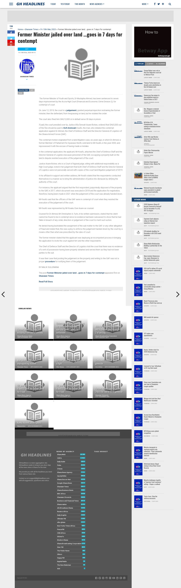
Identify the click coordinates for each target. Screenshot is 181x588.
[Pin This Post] (11, 41)
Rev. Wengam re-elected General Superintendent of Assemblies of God (152, 111)
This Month (80, 4)
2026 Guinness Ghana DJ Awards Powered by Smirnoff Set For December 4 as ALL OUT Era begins (152, 207)
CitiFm (59, 458)
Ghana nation (61, 504)
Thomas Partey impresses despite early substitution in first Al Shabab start (152, 85)
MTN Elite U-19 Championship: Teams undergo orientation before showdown (152, 125)
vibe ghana (61, 522)
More (144, 4)
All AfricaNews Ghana (65, 508)
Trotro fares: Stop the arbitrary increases (150, 497)
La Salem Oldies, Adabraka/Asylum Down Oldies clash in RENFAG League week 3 (151, 177)
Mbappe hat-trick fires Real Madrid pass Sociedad (152, 400)
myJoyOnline (61, 476)
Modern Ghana (62, 540)
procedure (50, 261)
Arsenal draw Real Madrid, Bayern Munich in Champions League (152, 417)
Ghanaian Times (31, 29)
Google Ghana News (64, 483)
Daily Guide (61, 462)
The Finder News (63, 551)
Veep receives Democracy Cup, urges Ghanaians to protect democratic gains (151, 258)
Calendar (161, 64)
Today (53, 4)
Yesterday (65, 4)
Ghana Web (61, 454)
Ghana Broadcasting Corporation (69, 544)
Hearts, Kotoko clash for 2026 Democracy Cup (151, 351)
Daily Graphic (62, 515)
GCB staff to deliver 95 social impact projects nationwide (153, 270)
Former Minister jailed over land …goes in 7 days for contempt (75, 273)
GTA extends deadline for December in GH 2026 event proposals (152, 233)
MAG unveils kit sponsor (151, 317)
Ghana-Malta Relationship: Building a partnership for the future (153, 246)
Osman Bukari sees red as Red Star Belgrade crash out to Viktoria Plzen (152, 73)
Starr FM (60, 547)
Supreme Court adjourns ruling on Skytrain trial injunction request (151, 221)
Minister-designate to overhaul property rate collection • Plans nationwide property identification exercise (153, 451)
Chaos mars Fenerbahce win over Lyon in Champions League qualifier (152, 384)
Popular (140, 64)
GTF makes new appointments (149, 335)
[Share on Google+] (11, 44)
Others (59, 554)
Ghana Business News (65, 490)
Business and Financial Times (68, 501)
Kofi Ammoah (69, 128)
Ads (58, 569)
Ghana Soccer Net (64, 479)
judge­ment (71, 110)
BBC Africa (61, 494)
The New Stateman (64, 565)
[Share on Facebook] (11, 32)
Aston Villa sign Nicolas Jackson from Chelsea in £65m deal (151, 139)
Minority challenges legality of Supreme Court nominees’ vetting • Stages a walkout (152, 482)
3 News (59, 469)
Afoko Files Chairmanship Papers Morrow (151, 151)
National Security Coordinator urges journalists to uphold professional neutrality (153, 190)
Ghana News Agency (64, 472)
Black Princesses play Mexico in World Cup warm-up (153, 302)
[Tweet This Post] (11, 38)
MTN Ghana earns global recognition (151, 432)
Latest (150, 64)
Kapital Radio (62, 561)
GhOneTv (60, 536)
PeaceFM (60, 529)
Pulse (59, 465)
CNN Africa (61, 533)
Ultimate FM (61, 519)
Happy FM (61, 558)
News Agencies (96, 4)
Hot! (32, 90)
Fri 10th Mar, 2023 (48, 29)
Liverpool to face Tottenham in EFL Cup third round (152, 367)
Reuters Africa (62, 511)
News (20, 93)
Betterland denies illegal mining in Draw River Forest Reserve (152, 466)
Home (20, 29)
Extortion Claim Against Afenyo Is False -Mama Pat (152, 163)
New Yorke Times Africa (66, 526)
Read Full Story (46, 281)
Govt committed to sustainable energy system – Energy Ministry (153, 287)
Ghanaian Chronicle (64, 497)
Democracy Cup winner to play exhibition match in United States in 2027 (151, 97)
